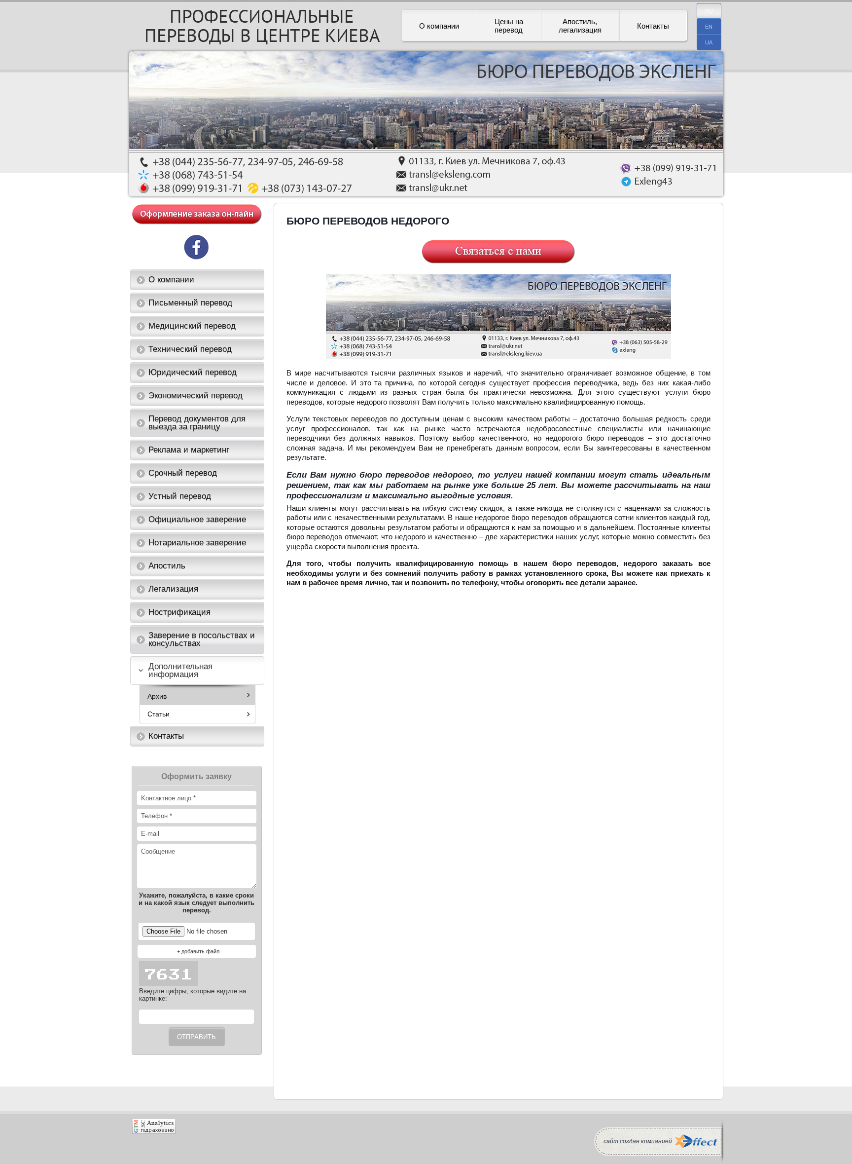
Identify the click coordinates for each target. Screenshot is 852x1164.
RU (709, 11)
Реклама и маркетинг (188, 449)
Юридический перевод (192, 372)
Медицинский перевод (192, 326)
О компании (439, 26)
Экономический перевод (195, 395)
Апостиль (166, 565)
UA (708, 42)
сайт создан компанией (638, 1141)
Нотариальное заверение (197, 542)
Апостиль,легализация (580, 25)
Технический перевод (190, 349)
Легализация (173, 589)
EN (708, 27)
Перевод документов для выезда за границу (197, 422)
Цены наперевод (509, 25)
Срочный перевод (182, 473)
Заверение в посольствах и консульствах (201, 639)
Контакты (653, 26)
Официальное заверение (197, 519)
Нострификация (179, 612)
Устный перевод (179, 496)
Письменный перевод (190, 302)
